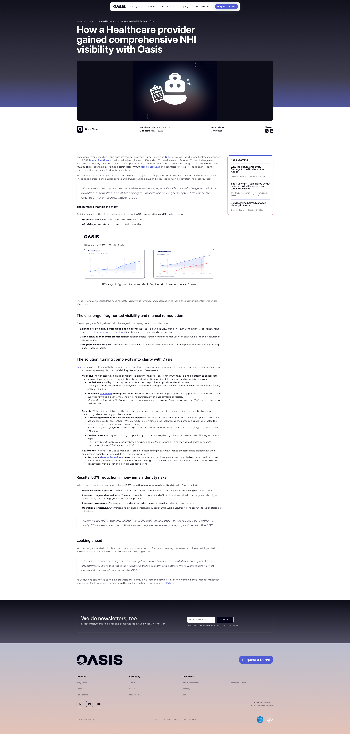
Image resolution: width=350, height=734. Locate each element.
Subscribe (225, 620)
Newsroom (134, 695)
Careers (132, 689)
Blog (93, 21)
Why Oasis (137, 6)
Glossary (186, 689)
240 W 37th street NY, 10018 (262, 706)
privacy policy (232, 625)
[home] (119, 6)
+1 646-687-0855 (263, 702)
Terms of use (159, 719)
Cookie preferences (188, 719)
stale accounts (99, 332)
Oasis (79, 367)
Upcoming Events (237, 683)
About (132, 683)
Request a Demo (256, 660)
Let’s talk (168, 583)
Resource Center (83, 21)
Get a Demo (82, 695)
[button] (152, 6)
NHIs (167, 157)
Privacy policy (172, 719)
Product (80, 689)
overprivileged (118, 332)
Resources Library (190, 683)
